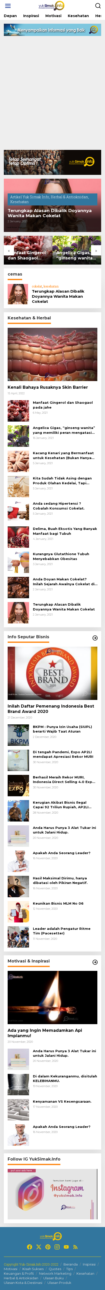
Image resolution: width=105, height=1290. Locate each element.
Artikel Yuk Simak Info (29, 196)
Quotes (55, 1269)
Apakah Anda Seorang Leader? (61, 853)
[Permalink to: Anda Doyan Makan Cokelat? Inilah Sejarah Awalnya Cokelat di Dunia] (18, 587)
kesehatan (51, 286)
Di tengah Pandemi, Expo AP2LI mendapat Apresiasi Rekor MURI (63, 754)
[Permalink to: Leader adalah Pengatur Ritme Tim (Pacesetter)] (18, 936)
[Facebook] (29, 1247)
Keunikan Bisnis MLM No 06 (58, 903)
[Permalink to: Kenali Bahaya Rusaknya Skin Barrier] (52, 354)
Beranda (70, 1264)
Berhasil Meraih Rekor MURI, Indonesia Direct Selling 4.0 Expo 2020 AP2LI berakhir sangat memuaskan (64, 779)
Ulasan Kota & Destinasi (23, 1283)
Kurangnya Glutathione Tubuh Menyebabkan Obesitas (61, 556)
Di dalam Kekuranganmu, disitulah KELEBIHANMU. (65, 1078)
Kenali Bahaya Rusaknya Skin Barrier (48, 387)
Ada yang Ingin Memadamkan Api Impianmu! (45, 1033)
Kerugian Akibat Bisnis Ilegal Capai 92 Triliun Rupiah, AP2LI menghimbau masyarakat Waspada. (60, 804)
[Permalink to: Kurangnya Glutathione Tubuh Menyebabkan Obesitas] (18, 561)
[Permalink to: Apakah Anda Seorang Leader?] (18, 860)
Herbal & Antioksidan (69, 196)
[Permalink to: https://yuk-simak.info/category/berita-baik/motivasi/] (95, 962)
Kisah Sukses (33, 1269)
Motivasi (10, 1269)
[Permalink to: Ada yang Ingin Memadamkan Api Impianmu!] (52, 997)
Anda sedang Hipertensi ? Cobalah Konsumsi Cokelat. (59, 505)
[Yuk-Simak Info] (53, 5)
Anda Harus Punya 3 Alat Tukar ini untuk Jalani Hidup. (64, 830)
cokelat (37, 286)
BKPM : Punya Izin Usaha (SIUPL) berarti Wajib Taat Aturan (62, 729)
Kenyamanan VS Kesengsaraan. (62, 1101)
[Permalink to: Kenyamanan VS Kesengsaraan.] (18, 1109)
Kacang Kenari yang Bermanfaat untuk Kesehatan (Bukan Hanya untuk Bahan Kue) (63, 455)
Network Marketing (55, 1273)
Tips (69, 1269)
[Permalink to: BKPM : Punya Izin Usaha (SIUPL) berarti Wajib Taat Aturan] (18, 734)
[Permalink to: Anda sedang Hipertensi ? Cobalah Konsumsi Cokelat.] (18, 511)
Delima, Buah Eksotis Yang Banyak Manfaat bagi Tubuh (65, 531)
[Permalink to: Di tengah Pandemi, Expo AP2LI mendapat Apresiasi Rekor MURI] (18, 760)
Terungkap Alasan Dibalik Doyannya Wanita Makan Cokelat (50, 213)
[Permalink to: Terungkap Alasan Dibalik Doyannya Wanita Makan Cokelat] (18, 293)
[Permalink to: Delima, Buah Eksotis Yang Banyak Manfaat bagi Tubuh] (18, 536)
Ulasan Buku (53, 1278)
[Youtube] (66, 1247)
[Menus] (8, 6)
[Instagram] (57, 1247)
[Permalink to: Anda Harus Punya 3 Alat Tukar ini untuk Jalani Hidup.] (18, 835)
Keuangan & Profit (19, 1273)
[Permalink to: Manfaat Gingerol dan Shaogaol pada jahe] (18, 410)
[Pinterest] (48, 1247)
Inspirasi (89, 1264)
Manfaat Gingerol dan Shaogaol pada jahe (27, 255)
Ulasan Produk (59, 1283)
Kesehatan (19, 201)
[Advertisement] (52, 94)
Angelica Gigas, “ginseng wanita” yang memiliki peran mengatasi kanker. (75, 255)
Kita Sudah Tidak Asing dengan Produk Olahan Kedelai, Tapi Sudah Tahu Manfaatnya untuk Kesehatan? (62, 480)
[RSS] (75, 1247)
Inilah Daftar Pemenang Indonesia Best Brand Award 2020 (51, 709)
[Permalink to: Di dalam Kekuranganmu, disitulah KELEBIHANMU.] (18, 1084)
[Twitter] (38, 1247)
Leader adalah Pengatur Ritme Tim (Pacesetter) (61, 931)
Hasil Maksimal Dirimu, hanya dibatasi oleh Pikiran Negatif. (60, 880)
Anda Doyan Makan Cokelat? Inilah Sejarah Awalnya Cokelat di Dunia (64, 581)
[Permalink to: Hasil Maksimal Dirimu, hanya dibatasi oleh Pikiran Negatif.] (18, 886)
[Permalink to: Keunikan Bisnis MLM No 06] (18, 911)
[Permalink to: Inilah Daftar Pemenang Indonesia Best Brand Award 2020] (52, 673)
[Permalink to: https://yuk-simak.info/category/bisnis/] (95, 638)
